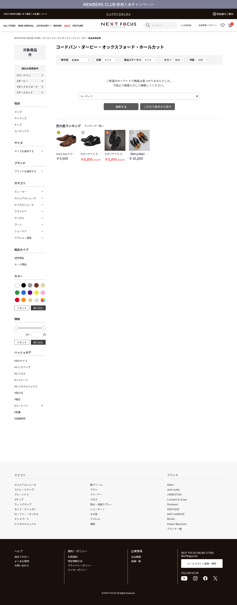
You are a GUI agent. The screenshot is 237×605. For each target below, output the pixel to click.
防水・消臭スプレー (101, 504)
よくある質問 (21, 561)
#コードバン (24, 75)
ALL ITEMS (9, 25)
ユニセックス (21, 131)
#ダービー (22, 81)
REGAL (171, 519)
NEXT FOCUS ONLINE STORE (118, 25)
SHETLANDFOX (175, 514)
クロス (94, 499)
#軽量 (17, 412)
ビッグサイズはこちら (118, 14)
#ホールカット (25, 92)
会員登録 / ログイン (207, 25)
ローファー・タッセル (26, 514)
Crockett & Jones (177, 499)
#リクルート (21, 380)
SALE (67, 25)
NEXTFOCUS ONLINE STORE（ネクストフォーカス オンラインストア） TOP (50, 37)
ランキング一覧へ (94, 125)
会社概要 (136, 556)
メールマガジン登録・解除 (201, 563)
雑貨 (92, 524)
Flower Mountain (177, 524)
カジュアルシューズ (25, 484)
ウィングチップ (22, 504)
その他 (94, 514)
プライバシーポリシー (80, 565)
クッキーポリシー (77, 569)
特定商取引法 (75, 561)
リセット (22, 308)
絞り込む (38, 308)
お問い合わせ (21, 565)
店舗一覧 (136, 561)
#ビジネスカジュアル (25, 386)
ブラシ (94, 489)
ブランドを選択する (25, 171)
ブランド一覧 (174, 529)
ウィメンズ (20, 118)
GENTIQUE (173, 509)
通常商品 (19, 258)
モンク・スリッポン (25, 509)
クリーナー (96, 494)
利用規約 (73, 556)
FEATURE (78, 25)
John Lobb (173, 489)
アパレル (95, 519)
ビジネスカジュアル (25, 524)
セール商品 (20, 264)
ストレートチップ (24, 489)
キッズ (18, 124)
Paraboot (172, 504)
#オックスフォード (27, 86)
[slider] (16, 328)
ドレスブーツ (21, 519)
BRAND (57, 25)
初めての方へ (21, 556)
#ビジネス (20, 373)
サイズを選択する (24, 151)
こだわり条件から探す (157, 107)
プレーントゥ (21, 494)
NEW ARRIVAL (26, 25)
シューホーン (97, 509)
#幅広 (17, 399)
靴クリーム (96, 484)
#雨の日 (18, 393)
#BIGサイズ (20, 360)
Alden (170, 484)
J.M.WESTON (174, 494)
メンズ (18, 111)
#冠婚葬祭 (20, 418)
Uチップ (18, 499)
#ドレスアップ (22, 367)
